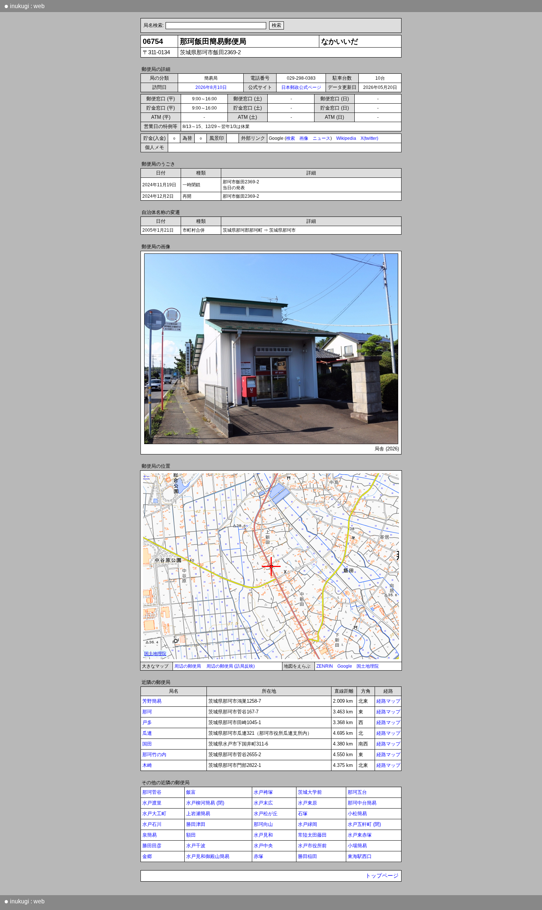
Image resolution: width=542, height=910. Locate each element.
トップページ (382, 876)
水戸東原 (307, 803)
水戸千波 (195, 845)
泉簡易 (149, 835)
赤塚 (258, 856)
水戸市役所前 (312, 845)
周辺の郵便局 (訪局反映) (230, 666)
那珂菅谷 (151, 792)
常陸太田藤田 (312, 835)
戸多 (147, 722)
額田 (191, 835)
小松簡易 (357, 813)
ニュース (321, 138)
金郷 (147, 856)
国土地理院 (368, 666)
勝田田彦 (151, 845)
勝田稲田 (307, 856)
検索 (290, 138)
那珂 (147, 711)
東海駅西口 (360, 856)
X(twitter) (369, 138)
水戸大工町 (154, 813)
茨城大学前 (310, 792)
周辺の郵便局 (187, 666)
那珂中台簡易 (362, 803)
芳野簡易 (151, 701)
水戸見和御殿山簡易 (207, 856)
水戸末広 (263, 803)
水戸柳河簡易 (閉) (205, 803)
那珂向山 (263, 824)
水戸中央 (263, 845)
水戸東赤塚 (360, 835)
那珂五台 (357, 792)
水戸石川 (151, 824)
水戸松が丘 (266, 813)
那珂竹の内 (154, 754)
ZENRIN (324, 666)
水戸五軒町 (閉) (364, 824)
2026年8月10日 (211, 87)
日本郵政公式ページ (301, 87)
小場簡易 (357, 845)
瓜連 (147, 733)
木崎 (147, 765)
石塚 (303, 813)
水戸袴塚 (263, 792)
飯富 (191, 792)
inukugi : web (24, 6)
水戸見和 (263, 835)
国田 (147, 744)
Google (344, 666)
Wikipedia (346, 138)
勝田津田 (195, 824)
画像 (303, 138)
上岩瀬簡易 (198, 813)
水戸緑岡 (307, 824)
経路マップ (388, 701)
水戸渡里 (151, 803)
